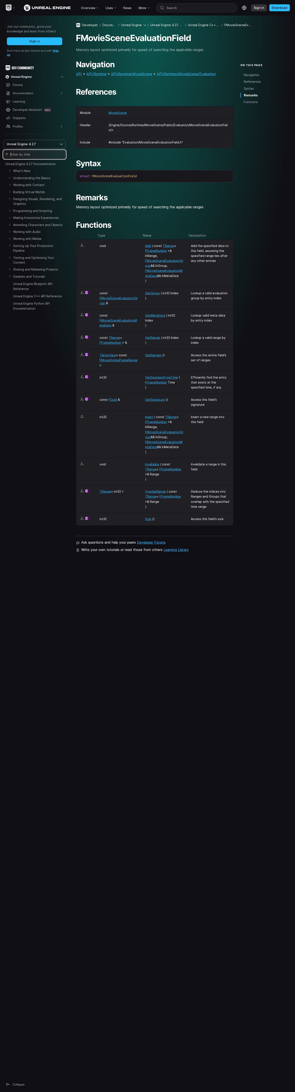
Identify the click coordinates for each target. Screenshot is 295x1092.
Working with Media (27, 238)
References (252, 81)
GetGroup (152, 293)
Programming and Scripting (32, 211)
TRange (168, 246)
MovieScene (118, 113)
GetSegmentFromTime (161, 377)
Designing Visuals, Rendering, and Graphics (37, 201)
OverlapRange (155, 491)
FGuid (113, 399)
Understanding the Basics (31, 178)
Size (148, 519)
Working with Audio (27, 232)
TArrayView (108, 355)
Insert (149, 417)
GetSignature (155, 399)
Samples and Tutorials (29, 276)
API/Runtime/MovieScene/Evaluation (186, 74)
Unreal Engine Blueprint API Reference (32, 286)
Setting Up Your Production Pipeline (33, 248)
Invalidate (152, 464)
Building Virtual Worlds (29, 192)
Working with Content (28, 185)
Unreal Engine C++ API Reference (37, 296)
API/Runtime (96, 74)
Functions (251, 102)
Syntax (249, 88)
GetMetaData (155, 315)
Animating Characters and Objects (38, 225)
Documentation (110, 25)
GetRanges (153, 355)
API (79, 74)
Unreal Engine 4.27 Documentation (30, 164)
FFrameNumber (156, 251)
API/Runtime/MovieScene (131, 74)
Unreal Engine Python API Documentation (31, 306)
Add (148, 246)
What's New (21, 171)
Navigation (251, 75)
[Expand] (9, 170)
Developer (90, 25)
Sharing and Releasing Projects (35, 269)
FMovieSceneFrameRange (119, 360)
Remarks (251, 95)
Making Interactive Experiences (36, 218)
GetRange (152, 337)
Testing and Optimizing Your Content (33, 260)
